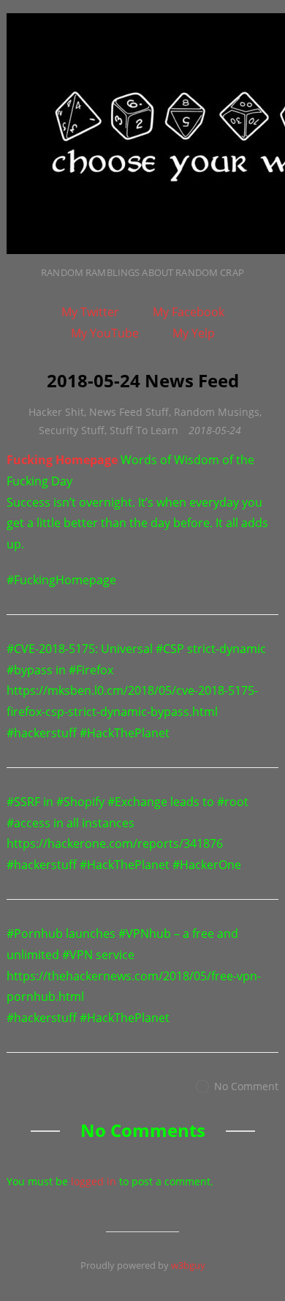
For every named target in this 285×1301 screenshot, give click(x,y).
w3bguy (188, 1265)
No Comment (246, 1086)
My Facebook (188, 312)
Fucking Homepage (62, 460)
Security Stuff (71, 430)
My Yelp (193, 333)
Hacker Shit (56, 412)
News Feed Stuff (129, 412)
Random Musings (216, 412)
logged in (93, 1181)
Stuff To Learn (144, 430)
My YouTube (105, 333)
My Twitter (90, 312)
